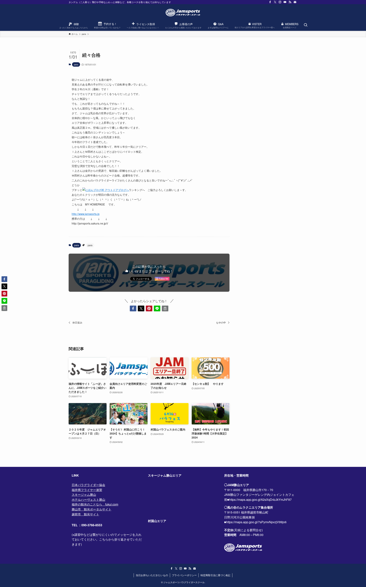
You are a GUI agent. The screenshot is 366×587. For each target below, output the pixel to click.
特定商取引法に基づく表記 (215, 575)
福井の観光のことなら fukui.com (95, 504)
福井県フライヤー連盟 (87, 490)
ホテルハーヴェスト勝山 (88, 499)
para (76, 64)
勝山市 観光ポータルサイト (91, 509)
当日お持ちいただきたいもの (152, 575)
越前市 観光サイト (85, 514)
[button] (133, 308)
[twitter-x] (275, 2)
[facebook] (270, 2)
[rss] (289, 2)
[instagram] (280, 2)
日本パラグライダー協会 (88, 485)
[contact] (294, 2)
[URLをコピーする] (165, 308)
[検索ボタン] (305, 25)
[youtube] (285, 2)
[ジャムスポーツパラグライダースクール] (183, 12)
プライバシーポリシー (184, 575)
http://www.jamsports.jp (86, 214)
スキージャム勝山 (84, 494)
